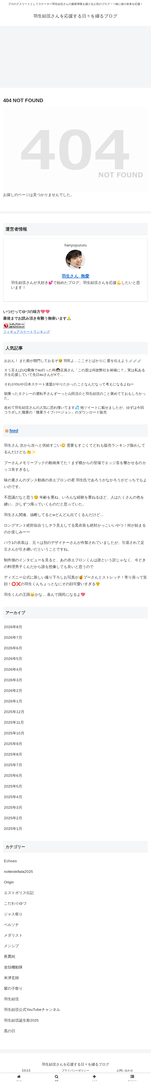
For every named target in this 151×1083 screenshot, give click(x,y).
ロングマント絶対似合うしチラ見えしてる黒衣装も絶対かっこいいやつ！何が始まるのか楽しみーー (75, 528)
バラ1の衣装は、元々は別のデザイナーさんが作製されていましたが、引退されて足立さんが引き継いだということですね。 (74, 546)
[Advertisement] (75, 58)
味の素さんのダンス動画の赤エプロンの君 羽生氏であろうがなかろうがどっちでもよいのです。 (75, 483)
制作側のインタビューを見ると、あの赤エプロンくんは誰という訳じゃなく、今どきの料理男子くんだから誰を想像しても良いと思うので (75, 563)
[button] (139, 732)
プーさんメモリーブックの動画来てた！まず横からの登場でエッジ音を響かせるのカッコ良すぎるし (75, 466)
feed (13, 430)
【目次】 (26, 1070)
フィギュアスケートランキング (26, 332)
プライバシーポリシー (75, 1070)
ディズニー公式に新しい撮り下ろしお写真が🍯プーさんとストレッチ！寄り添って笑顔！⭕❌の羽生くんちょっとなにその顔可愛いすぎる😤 (75, 580)
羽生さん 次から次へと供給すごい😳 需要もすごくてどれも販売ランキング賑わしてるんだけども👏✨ (74, 448)
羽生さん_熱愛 (75, 276)
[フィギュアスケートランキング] (14, 325)
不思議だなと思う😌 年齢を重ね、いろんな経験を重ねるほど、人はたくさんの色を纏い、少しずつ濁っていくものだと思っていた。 (74, 500)
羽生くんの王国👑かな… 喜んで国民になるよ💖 (44, 594)
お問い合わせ (125, 1070)
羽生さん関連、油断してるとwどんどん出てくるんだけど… (54, 515)
